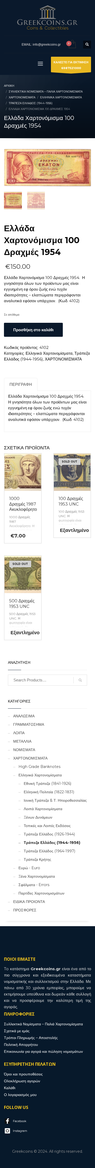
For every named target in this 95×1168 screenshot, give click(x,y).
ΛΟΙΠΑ (19, 732)
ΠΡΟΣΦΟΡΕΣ (24, 910)
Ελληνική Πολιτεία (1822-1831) (49, 792)
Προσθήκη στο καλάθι (33, 330)
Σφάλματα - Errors (33, 884)
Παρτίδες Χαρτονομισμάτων (41, 893)
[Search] (80, 680)
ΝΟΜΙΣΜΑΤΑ (24, 749)
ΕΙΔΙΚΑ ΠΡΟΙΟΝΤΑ (29, 901)
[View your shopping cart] (72, 44)
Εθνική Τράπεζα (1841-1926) (47, 783)
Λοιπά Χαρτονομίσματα (43, 808)
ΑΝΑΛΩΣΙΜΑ (24, 716)
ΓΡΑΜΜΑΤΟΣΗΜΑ (28, 724)
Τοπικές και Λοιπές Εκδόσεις (47, 825)
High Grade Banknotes (39, 766)
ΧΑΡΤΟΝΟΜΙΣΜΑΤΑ (63, 359)
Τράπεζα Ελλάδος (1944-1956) (52, 842)
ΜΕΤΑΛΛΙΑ (22, 741)
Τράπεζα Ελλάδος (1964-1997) (49, 851)
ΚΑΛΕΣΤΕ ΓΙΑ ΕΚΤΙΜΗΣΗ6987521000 (71, 65)
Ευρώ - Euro (29, 868)
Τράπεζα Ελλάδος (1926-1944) (49, 834)
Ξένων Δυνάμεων (38, 817)
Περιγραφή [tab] (21, 384)
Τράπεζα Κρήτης (37, 859)
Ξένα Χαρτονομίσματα (36, 876)
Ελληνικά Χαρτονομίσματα (49, 353)
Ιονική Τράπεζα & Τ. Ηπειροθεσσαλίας (55, 800)
